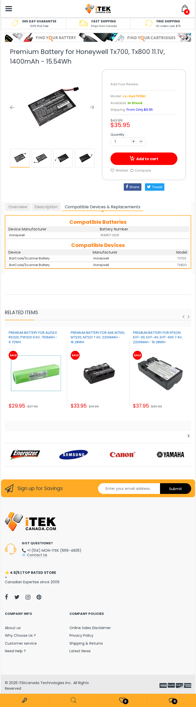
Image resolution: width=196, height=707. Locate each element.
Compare (143, 170)
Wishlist (122, 170)
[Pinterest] (38, 597)
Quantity (117, 134)
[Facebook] (6, 597)
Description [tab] (46, 207)
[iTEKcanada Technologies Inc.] (98, 8)
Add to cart (147, 158)
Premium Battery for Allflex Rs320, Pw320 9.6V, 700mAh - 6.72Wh (33, 337)
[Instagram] (28, 597)
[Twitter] (16, 597)
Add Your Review (124, 84)
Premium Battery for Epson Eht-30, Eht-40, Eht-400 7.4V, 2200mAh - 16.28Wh (157, 337)
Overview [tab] (17, 207)
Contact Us (37, 555)
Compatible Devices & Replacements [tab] (102, 207)
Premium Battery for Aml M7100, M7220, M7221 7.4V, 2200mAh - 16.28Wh (98, 337)
